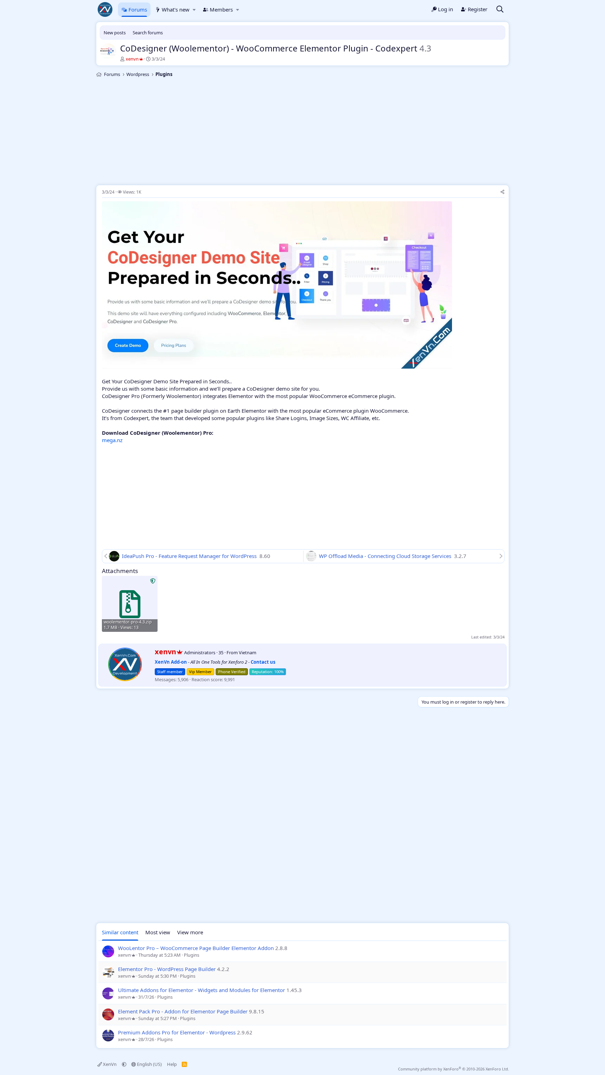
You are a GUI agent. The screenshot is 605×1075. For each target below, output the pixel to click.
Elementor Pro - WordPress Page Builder (167, 968)
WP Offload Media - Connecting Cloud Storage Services (386, 555)
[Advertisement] (302, 132)
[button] (194, 9)
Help (172, 1064)
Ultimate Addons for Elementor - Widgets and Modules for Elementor (201, 989)
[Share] (502, 192)
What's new (175, 9)
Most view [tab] (157, 932)
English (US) (149, 1064)
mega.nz (112, 440)
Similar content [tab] (120, 932)
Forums (137, 9)
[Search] (500, 9)
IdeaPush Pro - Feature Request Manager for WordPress (190, 555)
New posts (115, 32)
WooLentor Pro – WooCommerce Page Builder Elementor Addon (196, 947)
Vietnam (247, 652)
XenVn (110, 1064)
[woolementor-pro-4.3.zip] (130, 603)
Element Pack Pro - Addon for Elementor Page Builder (183, 1011)
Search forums (148, 32)
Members (221, 9)
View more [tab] (190, 932)
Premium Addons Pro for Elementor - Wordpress (177, 1032)
